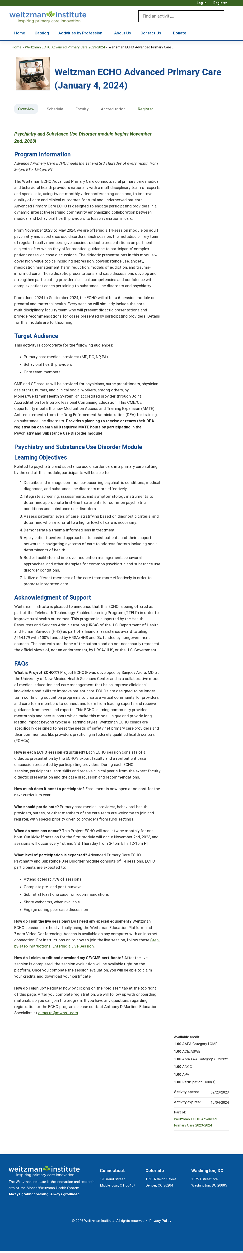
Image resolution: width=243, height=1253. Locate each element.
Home (19, 33)
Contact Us (150, 33)
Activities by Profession (80, 33)
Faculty (82, 109)
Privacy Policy (160, 1221)
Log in (201, 3)
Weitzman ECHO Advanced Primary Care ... (141, 47)
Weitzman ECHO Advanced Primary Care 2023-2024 (65, 47)
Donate (179, 33)
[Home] (54, 16)
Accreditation (113, 109)
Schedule (55, 109)
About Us (122, 33)
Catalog (42, 33)
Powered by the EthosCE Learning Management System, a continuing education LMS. (219, 1243)
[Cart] (232, 4)
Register (220, 3)
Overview (26, 109)
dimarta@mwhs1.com (58, 1012)
